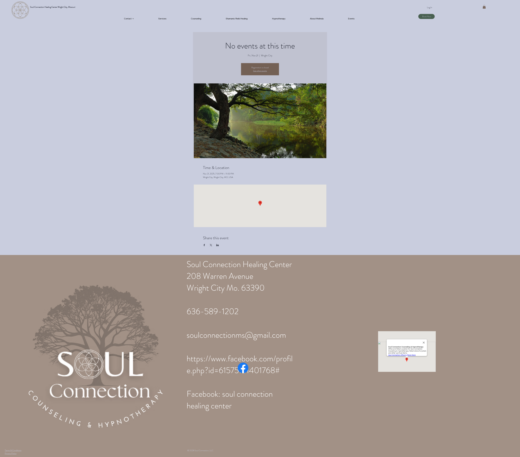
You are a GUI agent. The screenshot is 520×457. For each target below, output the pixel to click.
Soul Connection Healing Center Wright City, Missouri (52, 7)
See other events (260, 70)
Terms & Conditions (13, 450)
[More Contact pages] (133, 18)
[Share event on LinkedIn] (217, 245)
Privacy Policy (11, 453)
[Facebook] (243, 368)
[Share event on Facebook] (204, 245)
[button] (484, 7)
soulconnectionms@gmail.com (236, 335)
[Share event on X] (211, 245)
